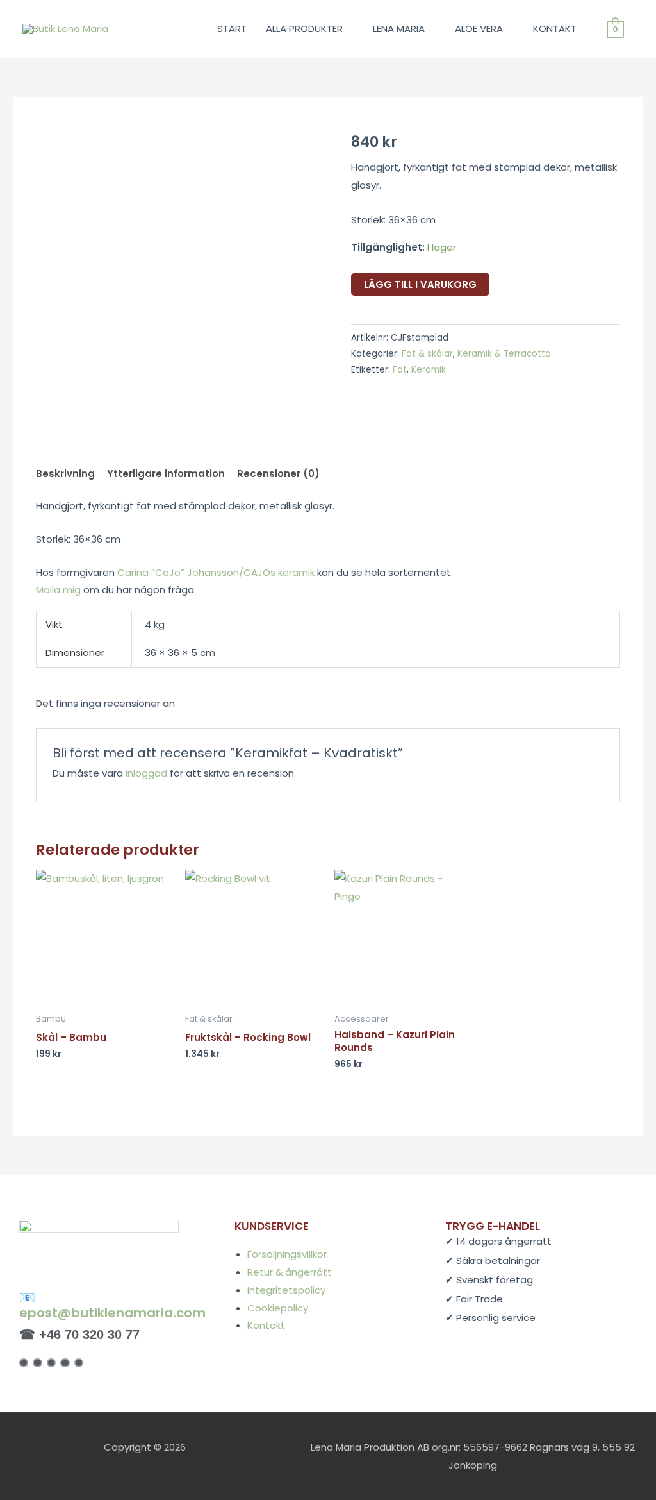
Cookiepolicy (277, 1308)
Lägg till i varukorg (420, 284)
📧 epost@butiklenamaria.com (112, 1305)
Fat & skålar (427, 354)
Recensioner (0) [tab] (278, 473)
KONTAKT (555, 28)
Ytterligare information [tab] (166, 473)
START (232, 28)
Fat (400, 370)
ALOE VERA (479, 28)
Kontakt (266, 1325)
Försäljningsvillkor (287, 1254)
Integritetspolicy (286, 1290)
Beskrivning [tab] (65, 473)
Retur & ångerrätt (289, 1272)
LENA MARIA (399, 28)
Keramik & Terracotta (504, 354)
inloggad (146, 773)
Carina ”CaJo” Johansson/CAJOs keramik (216, 572)
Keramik (428, 370)
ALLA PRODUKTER (304, 28)
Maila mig (58, 589)
